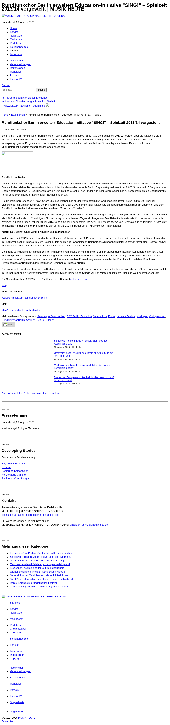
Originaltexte (17, 702)
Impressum (16, 54)
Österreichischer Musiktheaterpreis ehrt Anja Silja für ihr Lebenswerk (83, 354)
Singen (50, 320)
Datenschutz (17, 654)
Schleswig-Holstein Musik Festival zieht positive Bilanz (40, 556)
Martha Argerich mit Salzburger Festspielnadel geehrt (40, 564)
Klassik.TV (16, 79)
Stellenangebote (19, 46)
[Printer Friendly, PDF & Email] (8, 326)
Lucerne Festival (126, 316)
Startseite (15, 602)
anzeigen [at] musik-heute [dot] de (89, 524)
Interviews (15, 71)
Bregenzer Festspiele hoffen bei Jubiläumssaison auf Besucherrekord (84, 379)
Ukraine (6, 467)
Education (86, 316)
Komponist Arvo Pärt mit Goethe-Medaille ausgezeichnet (41, 553)
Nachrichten (17, 60)
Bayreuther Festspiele (14, 463)
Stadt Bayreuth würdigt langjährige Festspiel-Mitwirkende (42, 579)
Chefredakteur (18, 628)
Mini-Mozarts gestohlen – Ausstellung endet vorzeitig (39, 586)
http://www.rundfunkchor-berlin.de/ (21, 310)
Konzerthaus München (14, 474)
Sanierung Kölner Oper (15, 471)
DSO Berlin (73, 316)
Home (13, 28)
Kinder (111, 316)
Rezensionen (17, 68)
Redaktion (16, 43)
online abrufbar (78, 279)
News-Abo (16, 35)
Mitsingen (142, 316)
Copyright (15, 658)
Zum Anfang (8, 721)
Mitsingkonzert (157, 316)
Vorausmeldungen (20, 64)
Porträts (14, 75)
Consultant (16, 632)
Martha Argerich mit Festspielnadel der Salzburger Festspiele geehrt (82, 367)
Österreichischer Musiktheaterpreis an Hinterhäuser (39, 575)
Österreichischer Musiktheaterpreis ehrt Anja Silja (37, 560)
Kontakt (14, 645)
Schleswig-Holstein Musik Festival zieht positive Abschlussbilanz (81, 342)
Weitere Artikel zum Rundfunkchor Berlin (24, 297)
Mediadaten (16, 39)
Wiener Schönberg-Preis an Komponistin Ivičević (37, 571)
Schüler (41, 320)
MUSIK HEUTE (26, 717)
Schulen (30, 320)
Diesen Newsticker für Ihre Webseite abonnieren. (32, 393)
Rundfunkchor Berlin (13, 320)
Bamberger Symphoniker (51, 316)
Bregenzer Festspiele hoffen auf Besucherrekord (37, 568)
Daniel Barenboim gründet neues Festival (33, 582)
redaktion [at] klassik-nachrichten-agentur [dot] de (30, 514)
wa (4, 285)
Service (14, 32)
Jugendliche (100, 316)
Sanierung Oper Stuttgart (16, 478)
